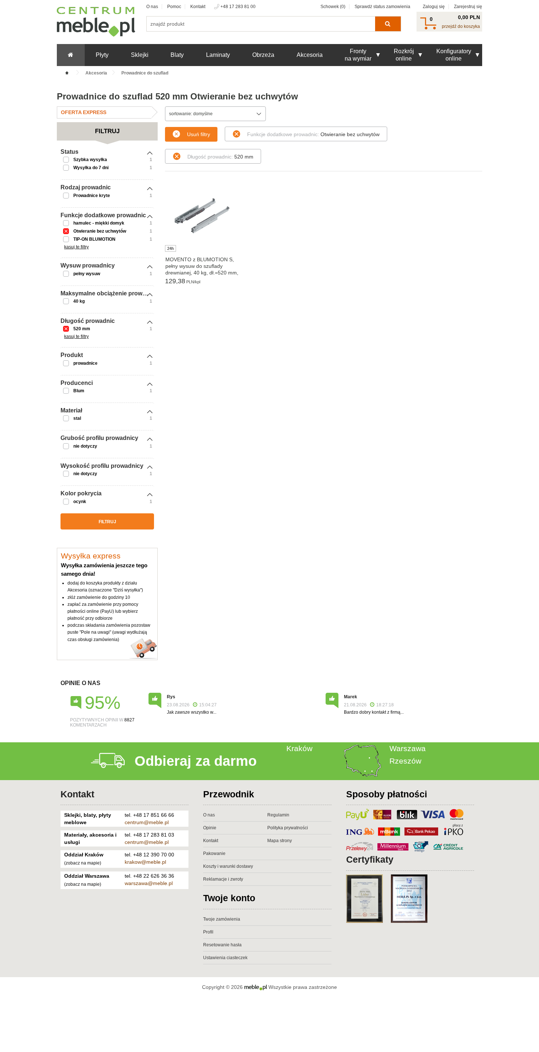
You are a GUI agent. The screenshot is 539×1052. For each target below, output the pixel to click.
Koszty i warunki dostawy (228, 866)
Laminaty (218, 55)
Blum (78, 390)
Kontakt (197, 6)
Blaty (177, 55)
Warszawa (407, 748)
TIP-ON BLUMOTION (94, 239)
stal (77, 418)
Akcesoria (310, 55)
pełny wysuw (86, 273)
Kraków (299, 748)
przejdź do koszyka (461, 26)
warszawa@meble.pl (149, 883)
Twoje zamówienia (221, 919)
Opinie (209, 827)
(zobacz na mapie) (82, 863)
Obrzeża (263, 55)
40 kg (79, 301)
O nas (152, 6)
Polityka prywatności (287, 827)
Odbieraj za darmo (196, 761)
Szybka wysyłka (90, 159)
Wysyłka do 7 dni (91, 167)
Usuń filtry (198, 134)
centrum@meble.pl (147, 822)
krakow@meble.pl (145, 862)
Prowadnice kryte (91, 195)
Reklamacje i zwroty (223, 879)
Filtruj (107, 521)
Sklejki (139, 55)
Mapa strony (279, 840)
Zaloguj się (434, 6)
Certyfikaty (369, 859)
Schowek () (332, 6)
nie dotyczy (85, 446)
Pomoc (174, 6)
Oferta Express (83, 112)
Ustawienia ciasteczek (225, 957)
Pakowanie (214, 853)
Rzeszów (405, 761)
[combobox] (215, 113)
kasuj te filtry (76, 247)
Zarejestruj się (468, 6)
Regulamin (278, 815)
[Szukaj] (387, 24)
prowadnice (85, 363)
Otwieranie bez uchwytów (99, 231)
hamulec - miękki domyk (98, 223)
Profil (208, 932)
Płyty (102, 55)
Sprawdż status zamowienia (382, 6)
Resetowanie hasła (222, 944)
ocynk (79, 501)
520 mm (81, 328)
